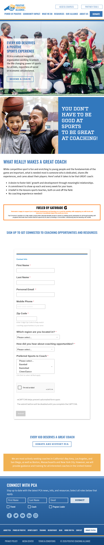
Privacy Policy (11, 541)
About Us (84, 13)
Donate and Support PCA (52, 444)
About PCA (7, 530)
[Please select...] (35, 361)
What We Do (47, 13)
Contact (79, 530)
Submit (79, 500)
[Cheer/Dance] (35, 372)
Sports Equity (33, 530)
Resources (59, 13)
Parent (12, 507)
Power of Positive (12, 13)
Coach (34, 507)
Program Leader (59, 507)
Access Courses (66, 6)
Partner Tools (92, 6)
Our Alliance (72, 13)
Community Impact (31, 13)
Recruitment (52, 530)
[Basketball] (35, 368)
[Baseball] (35, 364)
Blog (60, 530)
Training (43, 530)
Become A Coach (20, 79)
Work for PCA (69, 530)
